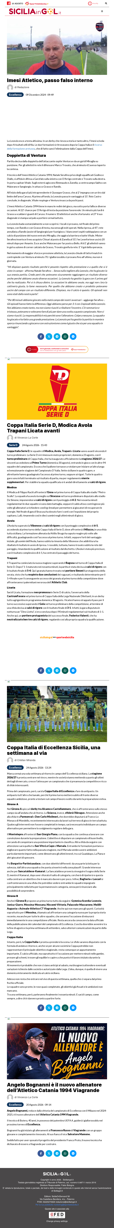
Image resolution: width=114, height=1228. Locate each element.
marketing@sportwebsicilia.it (66, 1204)
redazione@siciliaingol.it (66, 1201)
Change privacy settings (57, 1221)
